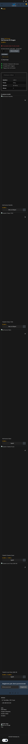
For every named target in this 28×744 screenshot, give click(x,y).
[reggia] (14, 21)
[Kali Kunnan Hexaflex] (14, 149)
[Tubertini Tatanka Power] (14, 499)
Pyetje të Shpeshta (5, 711)
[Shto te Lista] (25, 97)
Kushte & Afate (4, 713)
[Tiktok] (15, 693)
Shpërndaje (5, 59)
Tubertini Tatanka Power (8, 555)
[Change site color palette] (5, 740)
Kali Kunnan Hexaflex (7, 205)
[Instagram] (24, 1)
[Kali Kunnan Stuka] (14, 383)
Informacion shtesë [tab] (9, 75)
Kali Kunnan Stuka (6, 438)
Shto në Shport (14, 51)
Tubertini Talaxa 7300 (7, 321)
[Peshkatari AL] (14, 4)
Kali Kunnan (7, 38)
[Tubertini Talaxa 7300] (14, 266)
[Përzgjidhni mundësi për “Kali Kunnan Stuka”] (25, 334)
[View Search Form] (19, 5)
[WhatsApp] (18, 693)
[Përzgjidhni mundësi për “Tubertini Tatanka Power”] (25, 450)
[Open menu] (2, 4)
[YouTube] (26, 1)
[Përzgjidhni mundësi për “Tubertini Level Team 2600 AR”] (25, 567)
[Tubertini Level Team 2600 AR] (14, 616)
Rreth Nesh (4, 709)
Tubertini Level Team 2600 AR (9, 672)
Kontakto (3, 715)
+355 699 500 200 (6, 703)
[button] (25, 100)
